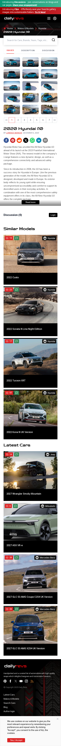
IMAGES (10, 50)
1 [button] (11, 120)
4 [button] (30, 120)
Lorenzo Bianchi (14, 133)
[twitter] (25, 140)
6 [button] (43, 120)
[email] (45, 140)
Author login (9, 711)
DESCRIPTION (28, 50)
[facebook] (6, 140)
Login (53, 215)
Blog (6, 707)
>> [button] (55, 120)
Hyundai (42, 28)
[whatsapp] (32, 140)
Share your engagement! (25, 5)
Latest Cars (9, 695)
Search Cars (9, 703)
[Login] (54, 18)
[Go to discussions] (16, 238)
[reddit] (19, 140)
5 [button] (36, 120)
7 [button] (49, 120)
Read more (31, 202)
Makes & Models (26, 28)
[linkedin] (38, 140)
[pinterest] (12, 140)
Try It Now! (40, 12)
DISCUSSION (48, 50)
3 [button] (24, 120)
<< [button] (6, 120)
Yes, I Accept (16, 740)
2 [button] (18, 120)
